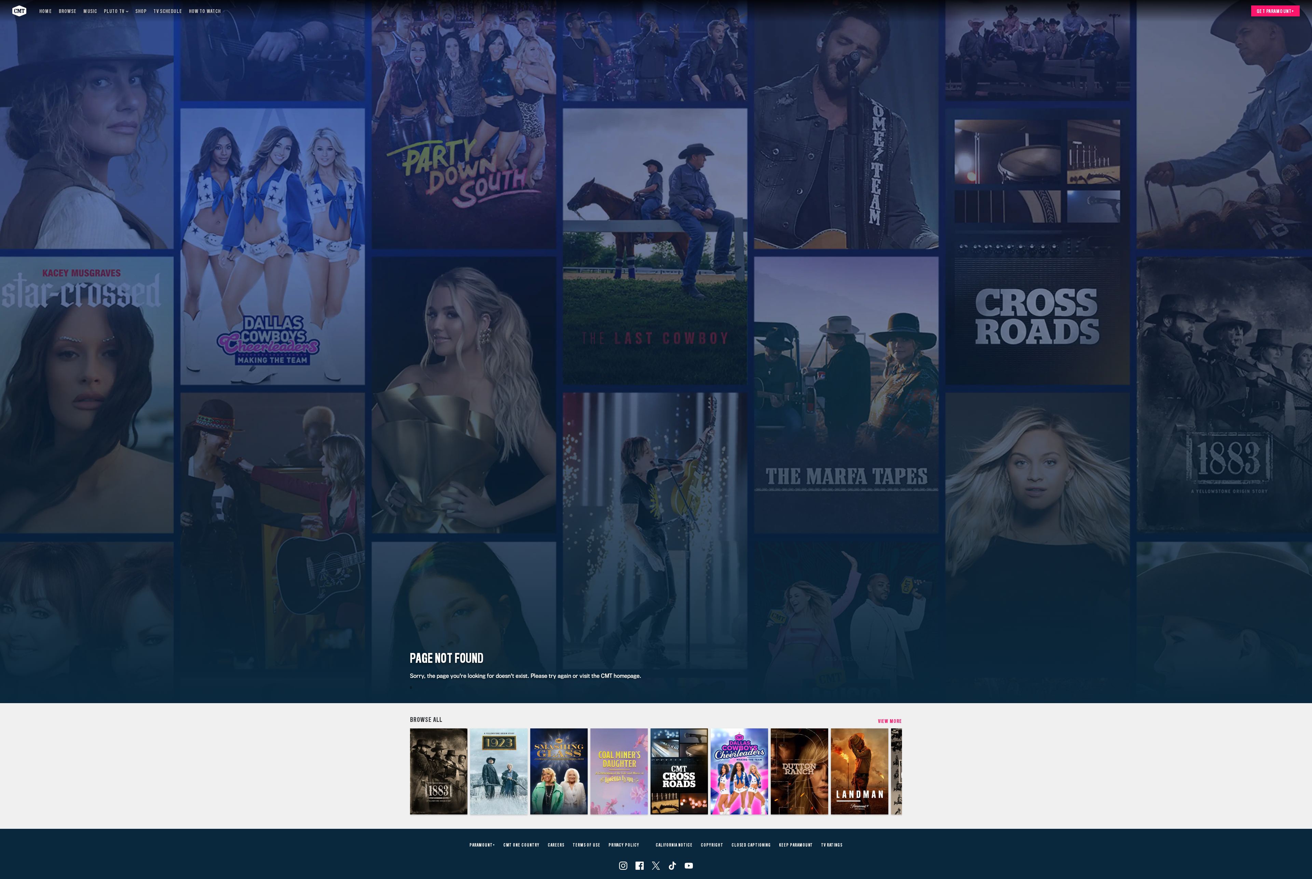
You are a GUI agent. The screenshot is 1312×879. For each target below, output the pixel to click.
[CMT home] (19, 10)
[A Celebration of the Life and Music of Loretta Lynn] (619, 771)
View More (890, 721)
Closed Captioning (751, 845)
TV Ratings (832, 845)
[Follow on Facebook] (640, 866)
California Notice (674, 845)
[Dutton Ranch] (799, 771)
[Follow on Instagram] (623, 866)
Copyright (712, 845)
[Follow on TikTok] (672, 866)
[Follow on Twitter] (656, 866)
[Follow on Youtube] (689, 866)
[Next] (892, 771)
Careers (556, 845)
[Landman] (859, 771)
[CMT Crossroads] (679, 771)
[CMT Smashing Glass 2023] (559, 771)
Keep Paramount (796, 845)
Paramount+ (482, 845)
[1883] (438, 771)
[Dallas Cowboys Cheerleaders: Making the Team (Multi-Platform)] (739, 771)
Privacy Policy (624, 845)
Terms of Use (587, 845)
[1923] (499, 771)
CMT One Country (521, 845)
